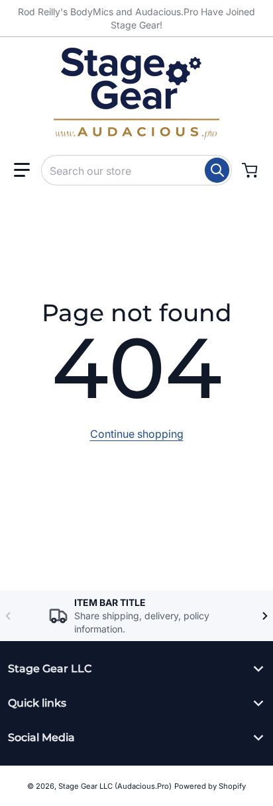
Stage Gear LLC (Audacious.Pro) (115, 786)
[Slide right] (265, 616)
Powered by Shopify (210, 786)
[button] (22, 170)
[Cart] (251, 170)
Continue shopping (137, 433)
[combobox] (136, 170)
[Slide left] (8, 616)
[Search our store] (217, 170)
